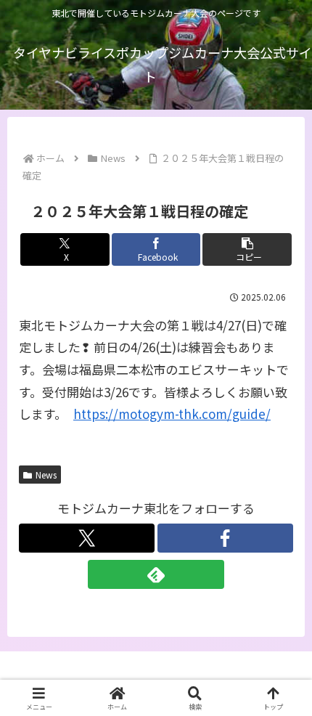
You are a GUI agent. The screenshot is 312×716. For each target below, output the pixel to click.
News (46, 474)
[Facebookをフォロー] (225, 538)
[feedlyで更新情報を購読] (155, 574)
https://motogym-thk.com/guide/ (172, 413)
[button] (247, 249)
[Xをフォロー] (87, 538)
